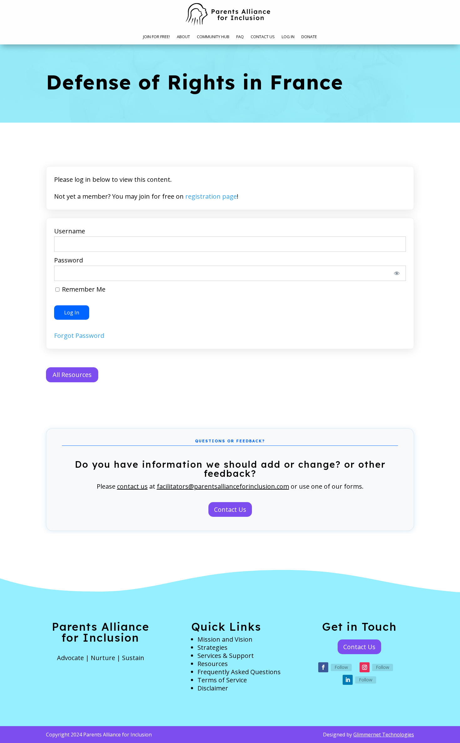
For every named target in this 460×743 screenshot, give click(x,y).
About (183, 36)
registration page (211, 196)
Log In (288, 36)
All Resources (72, 374)
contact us (132, 486)
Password (68, 260)
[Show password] (397, 273)
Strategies (212, 647)
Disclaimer (212, 688)
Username (69, 231)
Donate (309, 36)
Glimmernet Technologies (383, 734)
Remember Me (82, 289)
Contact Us (263, 36)
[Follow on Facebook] (323, 667)
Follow (341, 667)
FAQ (240, 36)
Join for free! (156, 36)
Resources (212, 663)
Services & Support (225, 655)
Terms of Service (222, 680)
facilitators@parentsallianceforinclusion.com (223, 486)
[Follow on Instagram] (365, 667)
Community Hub (213, 36)
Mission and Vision (225, 639)
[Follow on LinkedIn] (348, 680)
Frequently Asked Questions (239, 672)
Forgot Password (79, 335)
